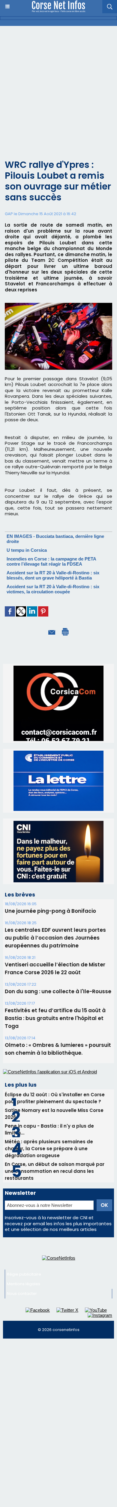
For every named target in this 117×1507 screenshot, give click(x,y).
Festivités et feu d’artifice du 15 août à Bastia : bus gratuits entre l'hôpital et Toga (55, 1018)
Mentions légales (23, 1284)
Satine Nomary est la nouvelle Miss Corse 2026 (54, 1113)
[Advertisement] (58, 87)
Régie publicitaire (24, 1274)
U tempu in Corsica (27, 550)
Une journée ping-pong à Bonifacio (50, 911)
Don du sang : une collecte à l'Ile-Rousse (58, 991)
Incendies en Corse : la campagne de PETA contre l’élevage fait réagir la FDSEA (51, 561)
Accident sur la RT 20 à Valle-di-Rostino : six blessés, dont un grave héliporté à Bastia (53, 575)
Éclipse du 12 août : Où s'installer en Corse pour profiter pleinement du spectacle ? (55, 1098)
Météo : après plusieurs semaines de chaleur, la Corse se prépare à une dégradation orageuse (49, 1148)
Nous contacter (22, 1293)
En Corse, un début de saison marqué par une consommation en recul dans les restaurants (54, 1171)
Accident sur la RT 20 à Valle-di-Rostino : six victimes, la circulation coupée (53, 589)
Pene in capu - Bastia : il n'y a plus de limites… (49, 1129)
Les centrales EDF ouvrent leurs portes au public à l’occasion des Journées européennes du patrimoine (55, 937)
